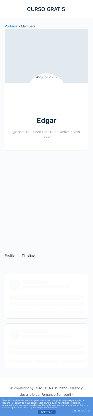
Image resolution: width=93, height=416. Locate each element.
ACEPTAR (46, 412)
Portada (11, 26)
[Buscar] (84, 9)
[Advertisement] (46, 198)
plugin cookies (81, 410)
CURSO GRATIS (46, 9)
